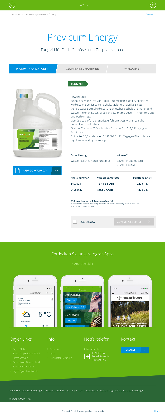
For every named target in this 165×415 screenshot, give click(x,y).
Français (149, 14)
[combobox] (37, 170)
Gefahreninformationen (82, 68)
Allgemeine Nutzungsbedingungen (26, 390)
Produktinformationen (32, 68)
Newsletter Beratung (61, 357)
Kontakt (130, 350)
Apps (52, 353)
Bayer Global (19, 349)
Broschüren (56, 349)
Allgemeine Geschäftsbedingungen (126, 390)
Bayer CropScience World (26, 353)
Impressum (77, 390)
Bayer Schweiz (20, 357)
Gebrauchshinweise (96, 390)
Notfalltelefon (93, 349)
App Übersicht (83, 264)
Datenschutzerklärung (57, 390)
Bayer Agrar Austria (23, 366)
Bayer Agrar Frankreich (25, 371)
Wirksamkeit (132, 68)
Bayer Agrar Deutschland (26, 362)
